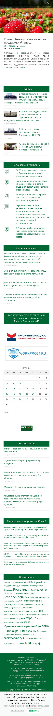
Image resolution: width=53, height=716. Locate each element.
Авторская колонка (26, 248)
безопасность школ (37, 597)
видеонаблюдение (33, 600)
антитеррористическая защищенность (20, 593)
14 (33, 388)
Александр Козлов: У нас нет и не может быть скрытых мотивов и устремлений (34, 147)
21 (33, 394)
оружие (21, 618)
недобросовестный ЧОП (38, 614)
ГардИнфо (26, 14)
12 (20, 388)
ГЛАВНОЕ (26, 88)
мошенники (27, 607)
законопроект (28, 604)
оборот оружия (10, 618)
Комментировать (14, 48)
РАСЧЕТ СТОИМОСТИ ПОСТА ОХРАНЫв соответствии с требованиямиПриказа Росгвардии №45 (26, 318)
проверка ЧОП (28, 635)
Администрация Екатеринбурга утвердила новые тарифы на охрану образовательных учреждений (25, 528)
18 (14, 394)
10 (7, 388)
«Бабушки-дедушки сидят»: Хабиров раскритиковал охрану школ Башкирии (26, 563)
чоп (29, 643)
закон (20, 604)
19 (20, 394)
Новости (22, 46)
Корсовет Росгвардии (30, 586)
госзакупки (10, 604)
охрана (30, 618)
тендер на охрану (33, 638)
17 (7, 394)
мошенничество (13, 611)
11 (14, 388)
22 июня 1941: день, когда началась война (24, 487)
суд (22, 638)
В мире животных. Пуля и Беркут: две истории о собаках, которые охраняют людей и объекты (26, 475)
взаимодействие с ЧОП (13, 601)
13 (27, 388)
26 (20, 399)
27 (27, 399)
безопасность (14, 597)
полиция (43, 631)
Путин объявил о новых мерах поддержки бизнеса (25, 40)
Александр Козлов (11, 582)
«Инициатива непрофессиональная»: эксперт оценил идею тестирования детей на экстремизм (26, 297)
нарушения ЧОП (33, 611)
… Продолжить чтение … (16, 67)
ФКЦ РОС (39, 590)
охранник (18, 631)
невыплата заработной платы (16, 614)
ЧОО (45, 590)
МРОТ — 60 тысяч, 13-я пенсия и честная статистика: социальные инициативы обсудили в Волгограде (26, 555)
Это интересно (27, 443)
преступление (9, 635)
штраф (36, 643)
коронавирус (15, 608)
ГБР (44, 582)
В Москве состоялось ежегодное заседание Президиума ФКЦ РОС (29, 132)
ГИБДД (6, 586)
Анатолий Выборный (30, 582)
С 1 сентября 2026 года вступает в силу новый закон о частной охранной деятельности (26, 536)
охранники (32, 631)
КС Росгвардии (15, 585)
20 (27, 394)
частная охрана (14, 643)
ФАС (33, 590)
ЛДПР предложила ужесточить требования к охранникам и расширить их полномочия (31, 173)
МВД (41, 585)
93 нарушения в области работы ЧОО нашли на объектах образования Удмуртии (31, 197)
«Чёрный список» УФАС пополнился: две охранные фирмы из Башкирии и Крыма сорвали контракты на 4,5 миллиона (26, 545)
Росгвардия (21, 589)
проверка (18, 634)
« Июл (6, 412)
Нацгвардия (8, 590)
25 (14, 399)
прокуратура (11, 638)
